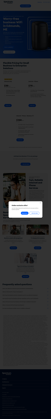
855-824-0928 (35, 213)
